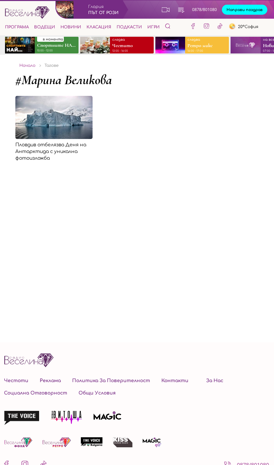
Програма (17, 27)
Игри (153, 27)
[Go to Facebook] (193, 27)
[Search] (167, 26)
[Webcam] (165, 9)
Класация (99, 27)
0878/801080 (204, 9)
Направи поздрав (245, 10)
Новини (70, 27)
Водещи (44, 27)
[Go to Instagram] (206, 27)
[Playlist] (181, 9)
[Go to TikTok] (220, 27)
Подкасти (129, 27)
